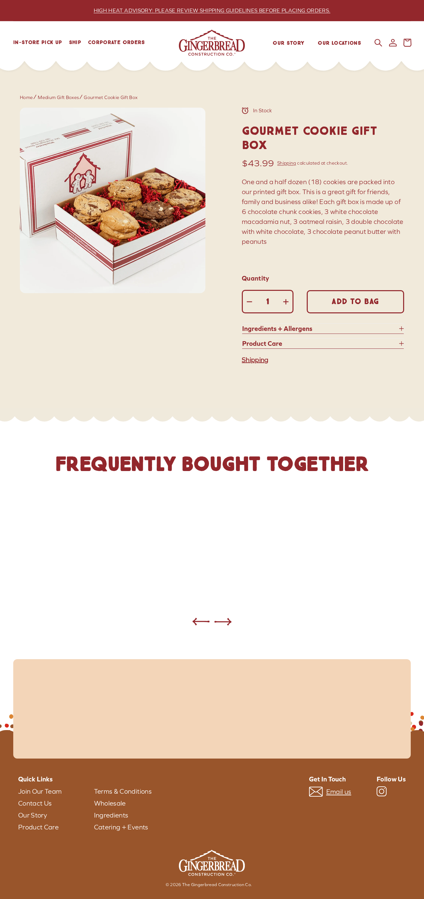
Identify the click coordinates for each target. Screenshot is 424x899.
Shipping (286, 163)
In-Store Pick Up (37, 42)
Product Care (38, 827)
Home (26, 97)
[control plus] (285, 301)
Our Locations (339, 43)
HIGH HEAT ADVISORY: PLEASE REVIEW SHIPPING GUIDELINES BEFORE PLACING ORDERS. (212, 10)
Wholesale (110, 803)
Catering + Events (121, 827)
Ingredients (111, 815)
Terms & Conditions (123, 791)
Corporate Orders (116, 42)
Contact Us (35, 803)
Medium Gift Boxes (58, 97)
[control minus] (250, 301)
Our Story (288, 43)
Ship (75, 42)
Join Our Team (40, 791)
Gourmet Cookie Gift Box (110, 97)
